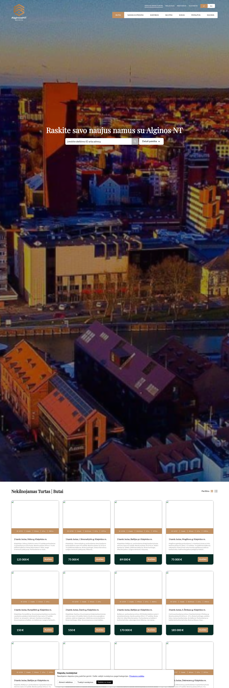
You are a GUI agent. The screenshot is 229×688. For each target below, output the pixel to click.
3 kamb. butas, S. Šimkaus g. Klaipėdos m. (187, 609)
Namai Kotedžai (135, 15)
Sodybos (154, 15)
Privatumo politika (136, 676)
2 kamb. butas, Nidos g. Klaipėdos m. (30, 539)
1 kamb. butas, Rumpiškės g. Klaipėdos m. (33, 609)
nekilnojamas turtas (154, 6)
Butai (118, 15)
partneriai (181, 6)
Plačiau (48, 559)
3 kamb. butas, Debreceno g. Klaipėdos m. (187, 680)
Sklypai (168, 15)
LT (204, 6)
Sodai (182, 15)
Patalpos (195, 15)
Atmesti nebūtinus (66, 682)
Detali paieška (149, 141)
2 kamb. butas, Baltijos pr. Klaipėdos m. (134, 539)
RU (211, 6)
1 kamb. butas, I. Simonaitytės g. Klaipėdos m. (86, 539)
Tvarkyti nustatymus (85, 682)
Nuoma (210, 15)
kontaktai (193, 6)
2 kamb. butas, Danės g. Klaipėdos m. (82, 609)
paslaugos (169, 6)
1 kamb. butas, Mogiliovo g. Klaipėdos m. (187, 539)
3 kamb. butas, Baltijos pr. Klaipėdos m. (31, 680)
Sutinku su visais (104, 682)
